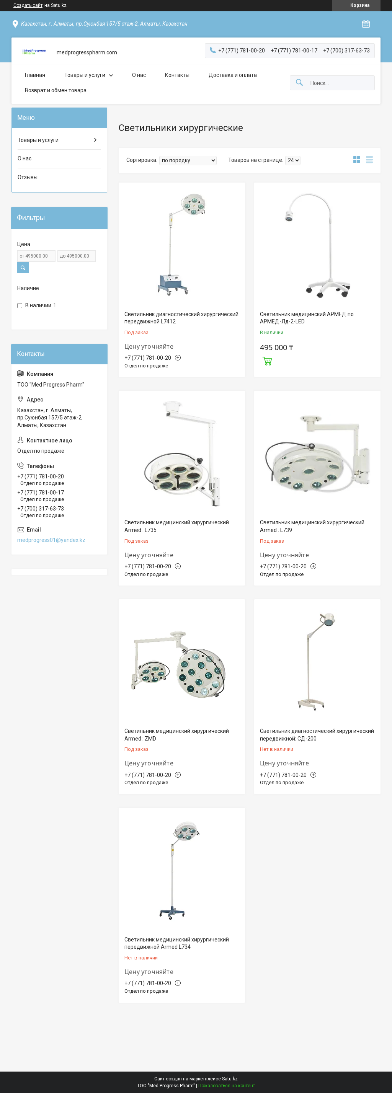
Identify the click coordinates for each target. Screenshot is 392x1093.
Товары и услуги (84, 75)
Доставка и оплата (233, 75)
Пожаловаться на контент (226, 1085)
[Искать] (299, 83)
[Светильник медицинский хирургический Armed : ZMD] (181, 662)
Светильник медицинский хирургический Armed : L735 (176, 526)
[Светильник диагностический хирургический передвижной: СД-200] (317, 662)
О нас (139, 75)
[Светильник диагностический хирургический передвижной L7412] (181, 245)
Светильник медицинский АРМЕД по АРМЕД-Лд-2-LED (307, 318)
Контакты (177, 75)
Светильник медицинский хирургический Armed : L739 (312, 526)
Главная (35, 75)
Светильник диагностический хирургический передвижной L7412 (181, 318)
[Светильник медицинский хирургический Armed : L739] (317, 453)
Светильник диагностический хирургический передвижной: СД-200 (317, 735)
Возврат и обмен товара (56, 90)
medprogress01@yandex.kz (51, 540)
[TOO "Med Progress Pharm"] (34, 52)
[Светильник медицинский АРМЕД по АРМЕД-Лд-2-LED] (317, 245)
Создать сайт (27, 5)
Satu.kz (230, 1079)
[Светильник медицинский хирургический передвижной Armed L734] (181, 871)
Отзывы (28, 177)
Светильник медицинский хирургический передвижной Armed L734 (176, 943)
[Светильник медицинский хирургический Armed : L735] (181, 453)
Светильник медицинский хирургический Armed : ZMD (176, 735)
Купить (267, 360)
